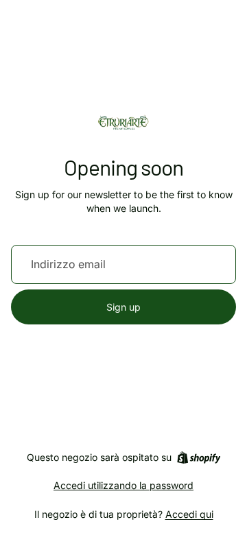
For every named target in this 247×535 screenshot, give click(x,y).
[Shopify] (198, 457)
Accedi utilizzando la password (123, 485)
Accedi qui (189, 514)
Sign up (123, 307)
